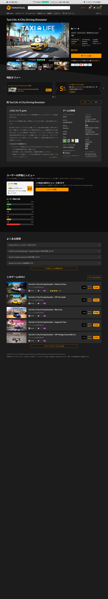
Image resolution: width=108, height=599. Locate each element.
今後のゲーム (41, 13)
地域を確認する (96, 60)
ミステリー (57, 13)
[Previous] (4, 88)
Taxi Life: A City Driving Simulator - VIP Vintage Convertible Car (52, 335)
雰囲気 (87, 144)
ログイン (83, 8)
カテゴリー (18, 13)
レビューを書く (52, 189)
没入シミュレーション (92, 127)
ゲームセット (30, 13)
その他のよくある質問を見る (54, 268)
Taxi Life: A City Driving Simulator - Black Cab (45, 310)
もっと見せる (53, 157)
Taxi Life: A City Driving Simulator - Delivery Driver (47, 284)
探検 (73, 35)
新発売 (50, 13)
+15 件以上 (70, 147)
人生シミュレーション (92, 134)
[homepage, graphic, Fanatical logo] (16, 8)
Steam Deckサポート (69, 150)
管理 (86, 146)
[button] (13, 2)
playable (67, 153)
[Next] (103, 88)
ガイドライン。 (79, 178)
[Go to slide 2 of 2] (55, 97)
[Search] (68, 7)
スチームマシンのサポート (71, 155)
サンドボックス (90, 132)
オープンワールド (90, 154)
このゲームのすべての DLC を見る (54, 346)
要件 (96, 102)
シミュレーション (81, 32)
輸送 (86, 148)
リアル (87, 139)
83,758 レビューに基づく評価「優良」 (60, 2)
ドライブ (74, 32)
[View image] (14, 66)
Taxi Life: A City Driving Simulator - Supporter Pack (47, 322)
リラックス (88, 142)
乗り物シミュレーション (92, 32)
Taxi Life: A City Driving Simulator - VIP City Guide (47, 297)
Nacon (65, 133)
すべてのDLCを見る (94, 277)
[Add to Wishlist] (99, 28)
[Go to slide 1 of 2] (53, 97)
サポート (98, 13)
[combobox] (54, 7)
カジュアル (88, 129)
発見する (9, 13)
